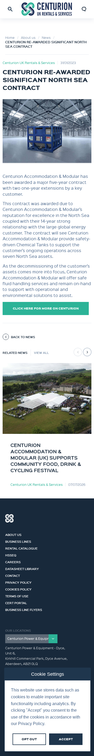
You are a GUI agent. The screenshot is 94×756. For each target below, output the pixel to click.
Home (10, 37)
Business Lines (18, 540)
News (46, 37)
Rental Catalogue (21, 547)
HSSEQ (10, 554)
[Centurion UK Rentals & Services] (47, 9)
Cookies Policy (18, 588)
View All (41, 352)
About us (28, 37)
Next (87, 352)
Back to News (23, 337)
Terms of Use (16, 595)
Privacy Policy (18, 581)
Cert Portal (16, 602)
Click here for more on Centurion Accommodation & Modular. (46, 310)
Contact (12, 575)
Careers (13, 561)
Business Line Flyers (23, 609)
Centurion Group (9, 518)
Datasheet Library (22, 568)
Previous (78, 352)
